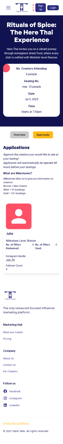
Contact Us (9, 364)
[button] (7, 7)
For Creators (10, 371)
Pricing (7, 338)
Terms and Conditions (16, 423)
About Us (8, 358)
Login (53, 7)
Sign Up (40, 7)
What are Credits (13, 332)
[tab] (19, 134)
